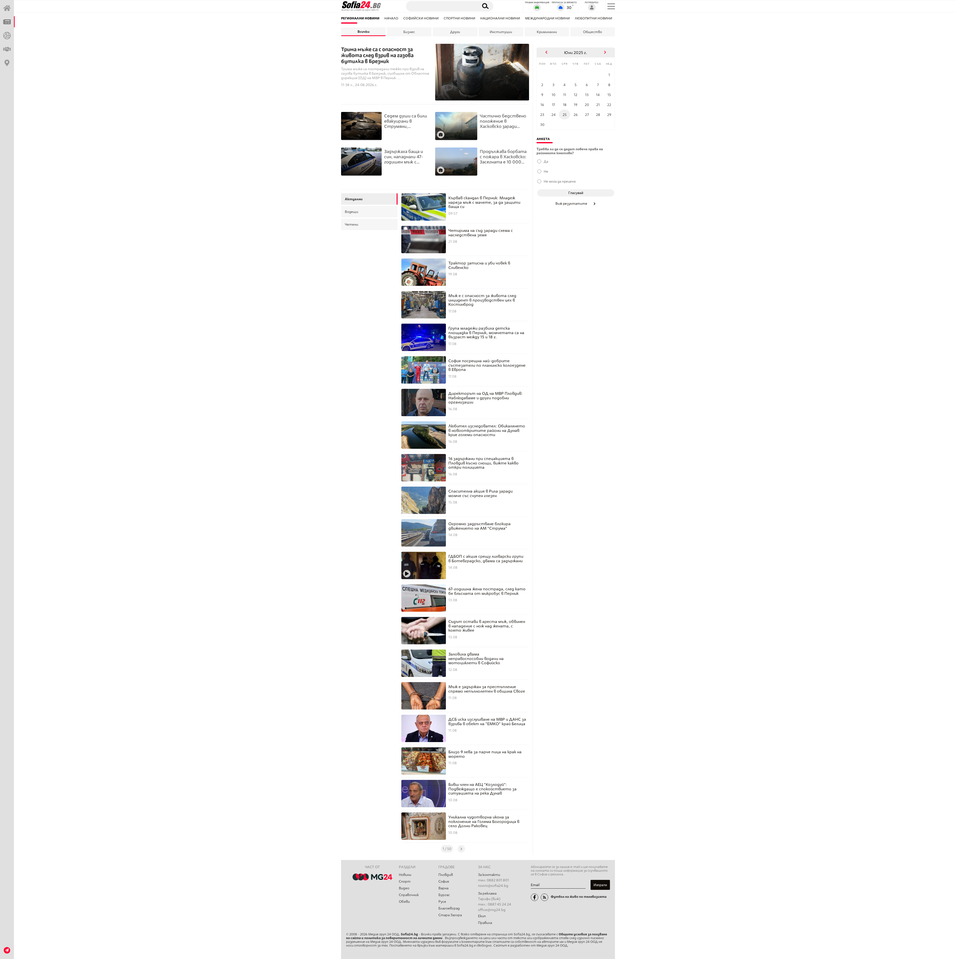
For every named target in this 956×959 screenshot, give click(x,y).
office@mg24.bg (492, 910)
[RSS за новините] (544, 897)
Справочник (409, 895)
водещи (351, 212)
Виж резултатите (571, 203)
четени (351, 224)
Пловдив (445, 875)
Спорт (405, 881)
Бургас (444, 895)
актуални (353, 199)
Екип (482, 916)
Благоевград (449, 908)
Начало (391, 18)
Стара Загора (450, 915)
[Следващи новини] (461, 849)
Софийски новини (421, 18)
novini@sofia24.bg (493, 886)
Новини (405, 875)
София (443, 881)
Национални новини (500, 18)
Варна (443, 888)
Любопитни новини (593, 18)
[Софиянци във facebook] (534, 897)
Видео (404, 888)
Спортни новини (459, 18)
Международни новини (547, 18)
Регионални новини (360, 18)
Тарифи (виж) (489, 899)
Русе (442, 902)
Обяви (404, 902)
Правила (485, 923)
